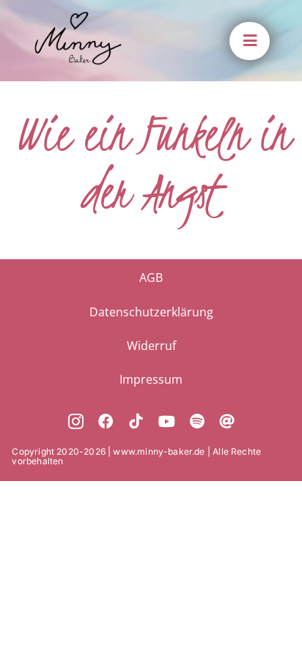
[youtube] (166, 422)
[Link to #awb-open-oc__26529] (249, 41)
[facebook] (106, 422)
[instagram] (76, 422)
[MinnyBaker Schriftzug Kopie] (78, 18)
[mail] (227, 422)
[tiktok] (136, 422)
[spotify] (197, 422)
